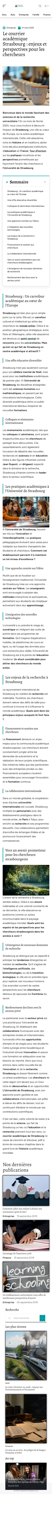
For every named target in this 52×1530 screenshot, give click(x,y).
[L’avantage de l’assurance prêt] (26, 1235)
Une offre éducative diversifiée (22, 200)
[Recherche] (40, 6)
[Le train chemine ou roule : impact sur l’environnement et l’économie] (26, 1355)
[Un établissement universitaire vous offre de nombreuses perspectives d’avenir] (26, 1277)
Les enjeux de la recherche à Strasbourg (20, 237)
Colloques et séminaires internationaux (25, 206)
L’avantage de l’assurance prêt (17, 1253)
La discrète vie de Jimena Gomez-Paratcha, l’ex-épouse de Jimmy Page (26, 1480)
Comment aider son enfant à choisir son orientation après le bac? (22, 1210)
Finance (7, 1257)
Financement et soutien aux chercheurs (20, 246)
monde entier (27, 325)
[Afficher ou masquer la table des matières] (37, 182)
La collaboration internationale (21, 253)
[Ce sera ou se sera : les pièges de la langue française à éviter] (26, 1418)
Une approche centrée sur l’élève (23, 221)
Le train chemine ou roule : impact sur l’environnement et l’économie (24, 1388)
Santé (7, 1383)
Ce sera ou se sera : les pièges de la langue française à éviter (25, 1451)
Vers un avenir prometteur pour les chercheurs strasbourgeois (23, 261)
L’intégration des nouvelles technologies (20, 228)
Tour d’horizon (38, 150)
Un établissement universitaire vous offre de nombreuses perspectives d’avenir (24, 1296)
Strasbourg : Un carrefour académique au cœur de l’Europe (25, 192)
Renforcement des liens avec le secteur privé (22, 279)
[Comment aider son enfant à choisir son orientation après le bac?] (26, 1190)
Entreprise (8, 1216)
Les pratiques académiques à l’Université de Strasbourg (21, 213)
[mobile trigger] (5, 6)
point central (28, 338)
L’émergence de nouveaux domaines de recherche (24, 270)
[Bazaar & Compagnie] (19, 6)
